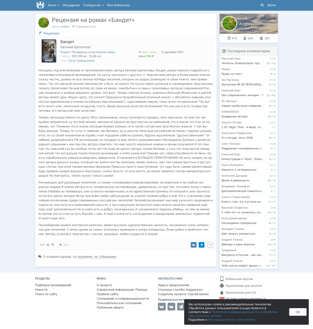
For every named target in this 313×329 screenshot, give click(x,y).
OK (298, 312)
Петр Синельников (82, 60)
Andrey (65, 26)
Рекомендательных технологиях (232, 319)
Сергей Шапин (198, 294)
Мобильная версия (239, 279)
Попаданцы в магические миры (93, 52)
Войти (272, 5)
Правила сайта (107, 294)
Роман (64, 52)
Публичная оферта (110, 307)
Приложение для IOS (240, 292)
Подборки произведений (53, 285)
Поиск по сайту (46, 294)
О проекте (104, 285)
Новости (41, 289)
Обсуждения (71, 5)
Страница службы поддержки (180, 289)
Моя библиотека (118, 5)
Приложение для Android (243, 285)
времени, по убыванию (97, 256)
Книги (52, 5)
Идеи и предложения (173, 285)
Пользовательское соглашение (119, 303)
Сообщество (92, 5)
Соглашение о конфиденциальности (123, 298)
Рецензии (51, 33)
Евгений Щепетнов (75, 47)
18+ (222, 298)
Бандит (67, 41)
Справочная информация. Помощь (122, 289)
